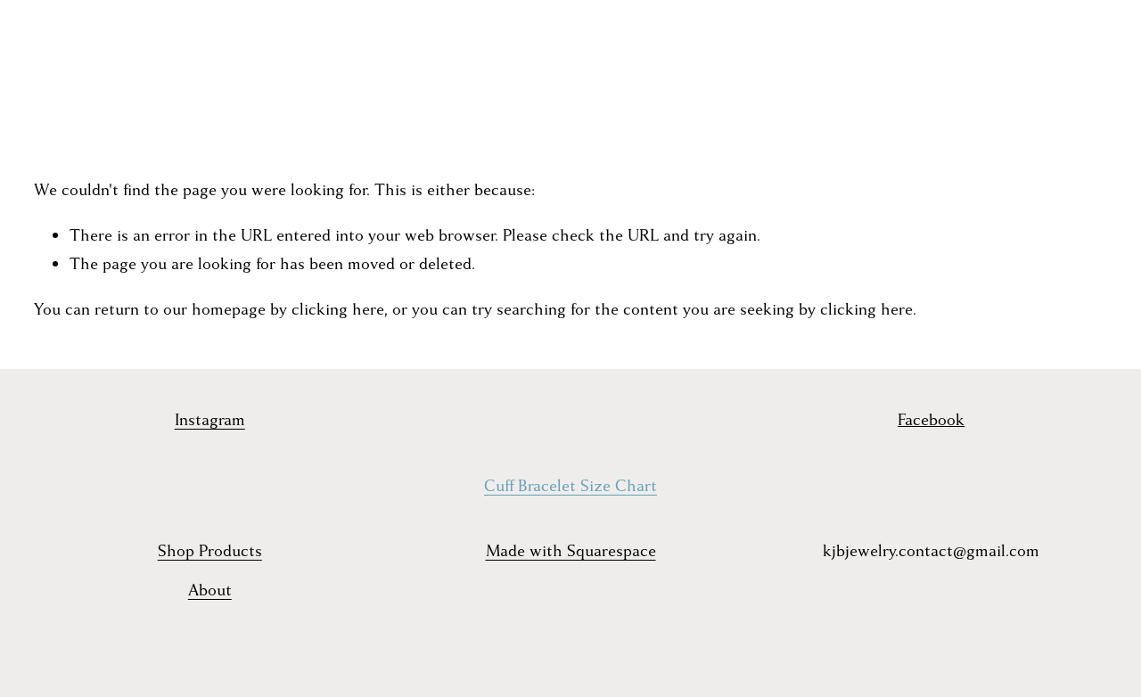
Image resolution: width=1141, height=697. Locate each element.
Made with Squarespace (571, 551)
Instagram (210, 420)
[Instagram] (1019, 66)
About (210, 590)
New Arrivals (216, 49)
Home (55, 49)
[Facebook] (1051, 66)
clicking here (337, 310)
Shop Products (210, 551)
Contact (63, 81)
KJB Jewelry (571, 66)
